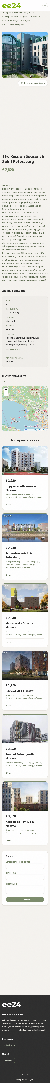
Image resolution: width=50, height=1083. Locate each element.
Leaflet (29, 430)
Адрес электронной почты (18, 862)
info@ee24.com (8, 1045)
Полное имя (11, 873)
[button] (6, 390)
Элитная (8, 1060)
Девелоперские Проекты (15, 24)
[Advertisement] (25, 121)
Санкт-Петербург (11, 20)
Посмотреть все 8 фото (34, 83)
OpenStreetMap (41, 430)
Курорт (28, 20)
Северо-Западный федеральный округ (21, 16)
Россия (32, 12)
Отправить (25, 899)
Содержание (11, 884)
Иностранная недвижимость (14, 12)
